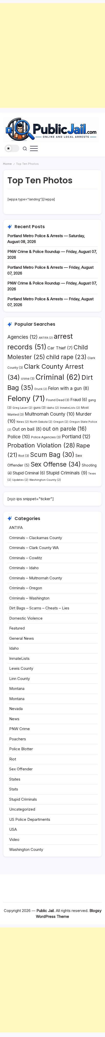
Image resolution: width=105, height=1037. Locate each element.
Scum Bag (52, 454)
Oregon (60, 422)
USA (13, 829)
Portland (76, 436)
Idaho (53, 408)
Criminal (58, 377)
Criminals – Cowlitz (25, 557)
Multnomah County (50, 414)
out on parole (65, 429)
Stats (13, 789)
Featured (17, 628)
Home (7, 164)
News (23, 422)
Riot (23, 456)
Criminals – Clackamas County (35, 537)
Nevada (16, 708)
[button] (12, 148)
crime (27, 378)
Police (18, 436)
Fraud (78, 399)
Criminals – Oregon (25, 587)
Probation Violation (41, 445)
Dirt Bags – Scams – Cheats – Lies (39, 608)
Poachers (17, 738)
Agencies (22, 337)
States (14, 779)
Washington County (45, 480)
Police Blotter (21, 748)
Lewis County (21, 668)
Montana (16, 688)
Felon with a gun (68, 388)
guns (39, 408)
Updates (20, 480)
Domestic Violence (26, 618)
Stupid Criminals (66, 472)
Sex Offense (56, 464)
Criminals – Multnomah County (35, 578)
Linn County (19, 678)
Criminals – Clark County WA (34, 547)
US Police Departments (29, 819)
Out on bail (27, 429)
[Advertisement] (52, 55)
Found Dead (57, 400)
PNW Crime (19, 728)
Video (14, 839)
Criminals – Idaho (24, 567)
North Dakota (41, 422)
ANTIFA (46, 337)
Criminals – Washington (29, 598)
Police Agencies (46, 437)
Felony (26, 398)
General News (21, 638)
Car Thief (60, 347)
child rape (66, 357)
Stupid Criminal (29, 473)
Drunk (40, 389)
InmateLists (70, 408)
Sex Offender (21, 769)
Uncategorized (22, 809)
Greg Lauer (22, 408)
